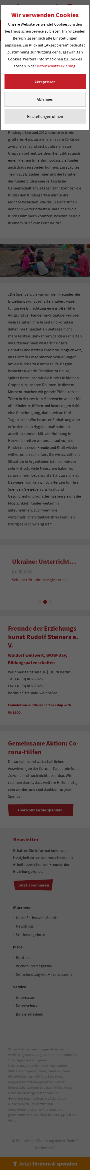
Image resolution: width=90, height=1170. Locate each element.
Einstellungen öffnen (45, 116)
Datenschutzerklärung (56, 65)
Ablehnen (45, 99)
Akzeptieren (45, 81)
